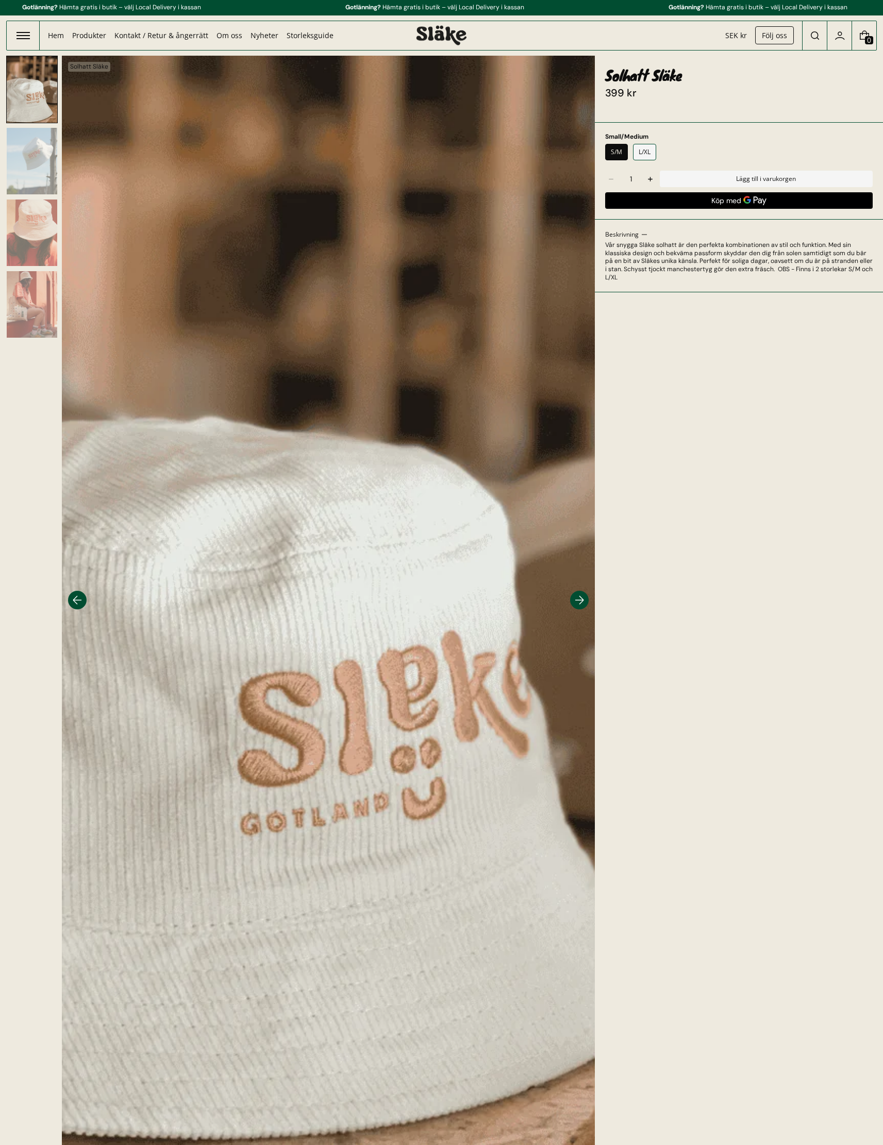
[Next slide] (579, 600)
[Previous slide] (77, 600)
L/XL (645, 151)
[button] (815, 35)
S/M (616, 151)
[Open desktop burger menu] (23, 35)
